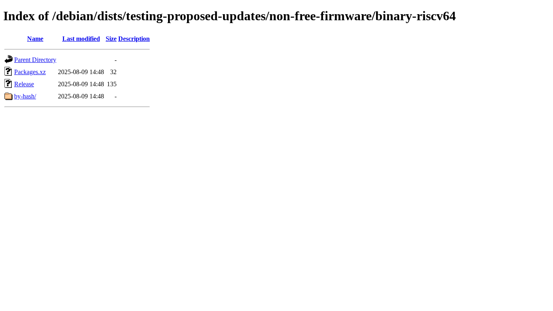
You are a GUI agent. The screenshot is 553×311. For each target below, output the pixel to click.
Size (111, 38)
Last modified (81, 38)
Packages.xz (30, 71)
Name (35, 38)
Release (24, 84)
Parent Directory (35, 59)
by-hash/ (25, 96)
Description (134, 38)
